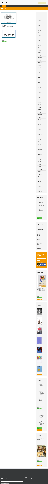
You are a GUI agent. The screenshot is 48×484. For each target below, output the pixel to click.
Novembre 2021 (40, 97)
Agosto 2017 (39, 176)
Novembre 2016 (40, 191)
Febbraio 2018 (39, 166)
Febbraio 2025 (39, 35)
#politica (40, 394)
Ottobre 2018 (39, 152)
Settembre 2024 (40, 43)
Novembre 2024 (40, 40)
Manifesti (38, 234)
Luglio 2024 (39, 45)
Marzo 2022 (39, 90)
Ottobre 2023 (39, 60)
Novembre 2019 (40, 134)
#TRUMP (43, 202)
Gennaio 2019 (39, 147)
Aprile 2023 (39, 70)
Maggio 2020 (39, 124)
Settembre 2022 (40, 82)
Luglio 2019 (39, 139)
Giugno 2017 (39, 179)
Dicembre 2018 (40, 149)
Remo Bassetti (4, 26)
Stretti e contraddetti (40, 240)
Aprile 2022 (39, 89)
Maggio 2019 (39, 141)
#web (40, 395)
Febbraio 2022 (39, 92)
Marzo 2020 (39, 127)
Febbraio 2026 (39, 20)
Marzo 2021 (39, 109)
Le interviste (38, 231)
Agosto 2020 (39, 119)
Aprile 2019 (39, 142)
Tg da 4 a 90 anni (39, 243)
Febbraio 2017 (39, 186)
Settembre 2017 (40, 174)
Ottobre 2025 (39, 27)
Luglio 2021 (39, 102)
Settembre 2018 (40, 154)
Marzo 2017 (39, 184)
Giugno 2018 (39, 159)
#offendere (40, 387)
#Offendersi (40, 400)
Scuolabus (38, 239)
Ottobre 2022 (39, 80)
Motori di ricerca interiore (40, 235)
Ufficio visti (38, 245)
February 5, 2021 (41, 424)
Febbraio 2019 (39, 146)
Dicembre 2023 (40, 57)
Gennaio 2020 (39, 131)
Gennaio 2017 (39, 188)
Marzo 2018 (39, 164)
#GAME (40, 413)
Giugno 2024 (39, 47)
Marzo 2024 (39, 52)
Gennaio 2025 (39, 37)
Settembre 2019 (40, 137)
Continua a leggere (4, 42)
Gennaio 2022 (39, 94)
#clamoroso (41, 415)
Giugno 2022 (39, 85)
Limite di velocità (39, 233)
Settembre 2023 (40, 62)
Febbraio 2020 (39, 129)
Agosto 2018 (39, 156)
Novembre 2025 (40, 25)
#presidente (42, 204)
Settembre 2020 (40, 117)
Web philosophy (39, 248)
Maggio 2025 (39, 32)
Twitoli (38, 244)
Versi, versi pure (4, 25)
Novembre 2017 (40, 171)
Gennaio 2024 (39, 55)
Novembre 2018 (40, 151)
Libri (25, 476)
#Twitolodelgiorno (41, 201)
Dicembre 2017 (40, 169)
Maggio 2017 (39, 181)
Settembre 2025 (40, 28)
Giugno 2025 (39, 30)
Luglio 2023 (39, 65)
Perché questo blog (27, 474)
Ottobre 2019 (39, 136)
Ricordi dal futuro (39, 238)
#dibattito (40, 418)
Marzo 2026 (39, 18)
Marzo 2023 (39, 72)
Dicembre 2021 (40, 95)
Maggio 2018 (39, 161)
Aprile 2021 (39, 107)
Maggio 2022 (39, 87)
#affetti (42, 393)
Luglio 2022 (39, 84)
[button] (27, 6)
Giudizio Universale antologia (41, 226)
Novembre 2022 (40, 79)
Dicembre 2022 (40, 77)
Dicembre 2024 (40, 38)
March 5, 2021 (41, 404)
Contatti (26, 477)
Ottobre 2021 (39, 99)
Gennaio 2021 (39, 112)
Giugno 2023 (39, 67)
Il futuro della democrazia (40, 229)
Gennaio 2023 (39, 75)
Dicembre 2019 (40, 132)
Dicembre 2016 (40, 189)
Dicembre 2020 (40, 114)
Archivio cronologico (27, 475)
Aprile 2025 (39, 33)
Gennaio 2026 (39, 22)
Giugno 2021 (39, 104)
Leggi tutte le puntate (40, 443)
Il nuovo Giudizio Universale (41, 230)
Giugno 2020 (39, 122)
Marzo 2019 (39, 144)
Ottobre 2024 (39, 42)
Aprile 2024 (39, 50)
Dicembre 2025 (40, 23)
